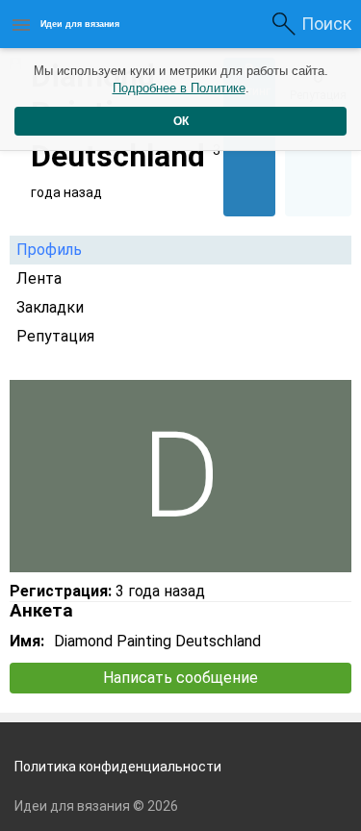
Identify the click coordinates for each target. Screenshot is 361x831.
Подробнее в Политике (179, 88)
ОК (181, 121)
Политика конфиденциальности (117, 766)
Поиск (326, 23)
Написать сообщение (180, 677)
